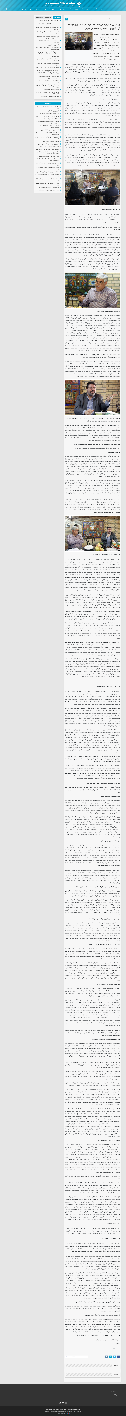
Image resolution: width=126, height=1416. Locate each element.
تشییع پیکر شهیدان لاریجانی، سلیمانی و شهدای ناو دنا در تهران (47, 138)
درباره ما (116, 1396)
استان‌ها (31, 9)
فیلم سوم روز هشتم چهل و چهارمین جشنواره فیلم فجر (47, 175)
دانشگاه (97, 9)
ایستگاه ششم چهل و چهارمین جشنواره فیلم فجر (48, 190)
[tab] (57, 17)
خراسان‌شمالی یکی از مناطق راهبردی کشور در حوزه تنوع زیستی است (47, 48)
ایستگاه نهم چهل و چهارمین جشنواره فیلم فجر (48, 172)
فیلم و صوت (38, 9)
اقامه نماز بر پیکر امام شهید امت (51, 119)
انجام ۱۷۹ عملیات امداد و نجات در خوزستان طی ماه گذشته (48, 60)
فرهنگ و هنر (70, 9)
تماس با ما (115, 1394)
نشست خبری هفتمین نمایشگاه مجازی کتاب (49, 130)
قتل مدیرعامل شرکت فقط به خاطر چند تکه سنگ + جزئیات (47, 33)
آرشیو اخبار (24, 9)
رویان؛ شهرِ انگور (55, 56)
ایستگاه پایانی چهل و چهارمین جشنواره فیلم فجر (48, 156)
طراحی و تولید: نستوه (62, 1413)
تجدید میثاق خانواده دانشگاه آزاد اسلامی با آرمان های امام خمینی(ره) (48, 160)
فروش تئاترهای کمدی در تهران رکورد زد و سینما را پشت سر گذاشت (47, 93)
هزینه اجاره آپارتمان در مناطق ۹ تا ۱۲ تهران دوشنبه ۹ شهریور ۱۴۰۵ (47, 28)
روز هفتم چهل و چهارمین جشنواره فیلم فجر (49, 188)
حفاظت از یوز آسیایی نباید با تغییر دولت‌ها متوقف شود (47, 81)
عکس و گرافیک (46, 9)
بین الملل (62, 9)
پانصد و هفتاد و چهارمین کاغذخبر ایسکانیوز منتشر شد (47, 24)
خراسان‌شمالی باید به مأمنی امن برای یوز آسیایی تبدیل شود (48, 41)
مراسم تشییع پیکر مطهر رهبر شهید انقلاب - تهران (47, 116)
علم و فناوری (55, 9)
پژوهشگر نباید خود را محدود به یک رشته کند (48, 20)
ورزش (76, 9)
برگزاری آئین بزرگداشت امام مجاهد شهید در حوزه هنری (47, 107)
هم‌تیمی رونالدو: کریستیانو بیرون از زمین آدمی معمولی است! (48, 64)
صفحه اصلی (104, 9)
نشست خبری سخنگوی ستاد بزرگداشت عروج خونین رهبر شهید (49, 126)
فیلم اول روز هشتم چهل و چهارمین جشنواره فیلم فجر (47, 184)
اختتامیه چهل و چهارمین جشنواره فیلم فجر (49, 147)
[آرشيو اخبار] (66, 1403)
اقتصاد (81, 9)
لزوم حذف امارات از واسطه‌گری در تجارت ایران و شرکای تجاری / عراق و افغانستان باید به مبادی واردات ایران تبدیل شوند (48, 72)
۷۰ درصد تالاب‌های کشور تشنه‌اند (51, 89)
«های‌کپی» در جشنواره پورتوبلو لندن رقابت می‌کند (47, 68)
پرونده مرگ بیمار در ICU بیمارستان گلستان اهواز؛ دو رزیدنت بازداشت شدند (47, 86)
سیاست (91, 9)
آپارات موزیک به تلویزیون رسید (52, 45)
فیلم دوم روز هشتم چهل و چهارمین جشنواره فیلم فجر (47, 180)
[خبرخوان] (60, 1403)
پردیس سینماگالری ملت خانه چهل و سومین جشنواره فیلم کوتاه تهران (49, 77)
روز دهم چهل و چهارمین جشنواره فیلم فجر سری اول (48, 168)
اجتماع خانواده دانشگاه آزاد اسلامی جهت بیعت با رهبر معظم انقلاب (47, 133)
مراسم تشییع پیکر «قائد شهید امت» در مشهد (48, 113)
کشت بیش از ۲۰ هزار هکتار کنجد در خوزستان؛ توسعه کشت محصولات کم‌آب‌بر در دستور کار (48, 53)
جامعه (86, 9)
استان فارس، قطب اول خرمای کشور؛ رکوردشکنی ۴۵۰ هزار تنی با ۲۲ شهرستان (48, 37)
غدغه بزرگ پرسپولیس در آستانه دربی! (50, 96)
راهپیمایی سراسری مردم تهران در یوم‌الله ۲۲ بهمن (47, 149)
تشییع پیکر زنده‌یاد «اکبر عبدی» (52, 111)
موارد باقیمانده (109, 19)
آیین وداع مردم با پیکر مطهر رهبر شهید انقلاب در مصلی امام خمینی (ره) (47, 122)
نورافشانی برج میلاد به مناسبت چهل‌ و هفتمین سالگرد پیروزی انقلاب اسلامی (48, 153)
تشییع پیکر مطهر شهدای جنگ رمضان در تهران (48, 144)
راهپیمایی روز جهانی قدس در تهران (51, 141)
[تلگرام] (63, 1403)
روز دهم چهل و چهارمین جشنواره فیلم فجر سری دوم (48, 164)
